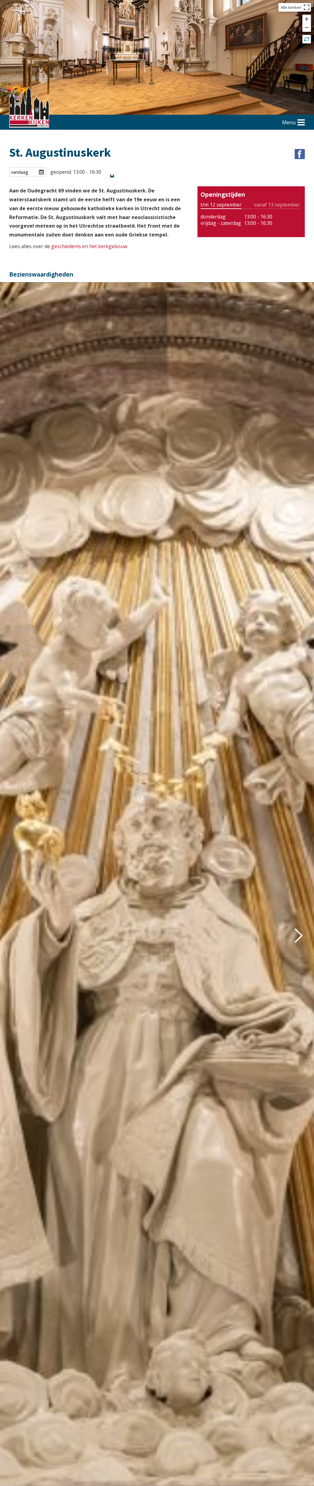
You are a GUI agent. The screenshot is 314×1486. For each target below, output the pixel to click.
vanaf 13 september (277, 204)
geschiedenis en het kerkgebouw (89, 246)
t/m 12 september (221, 204)
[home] (29, 108)
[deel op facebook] (300, 154)
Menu (289, 122)
